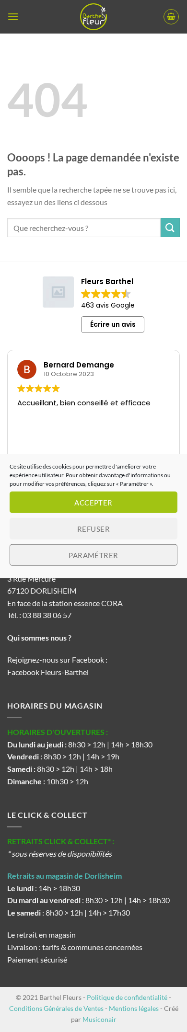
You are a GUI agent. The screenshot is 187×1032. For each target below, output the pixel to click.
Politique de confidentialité (127, 997)
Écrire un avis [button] (113, 324)
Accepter (93, 502)
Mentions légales (134, 1008)
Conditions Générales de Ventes (56, 1008)
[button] (13, 16)
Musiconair (99, 1019)
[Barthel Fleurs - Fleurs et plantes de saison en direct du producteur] (93, 17)
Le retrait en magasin (41, 934)
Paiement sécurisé (37, 959)
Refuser (93, 528)
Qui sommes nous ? (40, 637)
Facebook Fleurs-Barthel (48, 672)
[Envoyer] (170, 227)
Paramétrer (93, 554)
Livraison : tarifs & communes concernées (74, 947)
